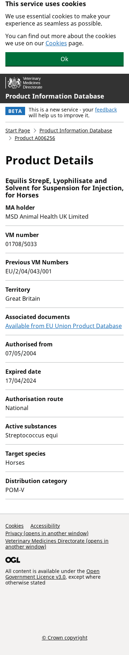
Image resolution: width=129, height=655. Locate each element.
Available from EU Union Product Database (63, 326)
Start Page (17, 130)
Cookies (56, 43)
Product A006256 (35, 138)
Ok (64, 59)
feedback (106, 109)
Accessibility (45, 525)
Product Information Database (54, 96)
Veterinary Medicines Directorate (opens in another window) (57, 543)
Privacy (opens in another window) (47, 533)
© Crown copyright (64, 637)
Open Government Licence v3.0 (52, 574)
